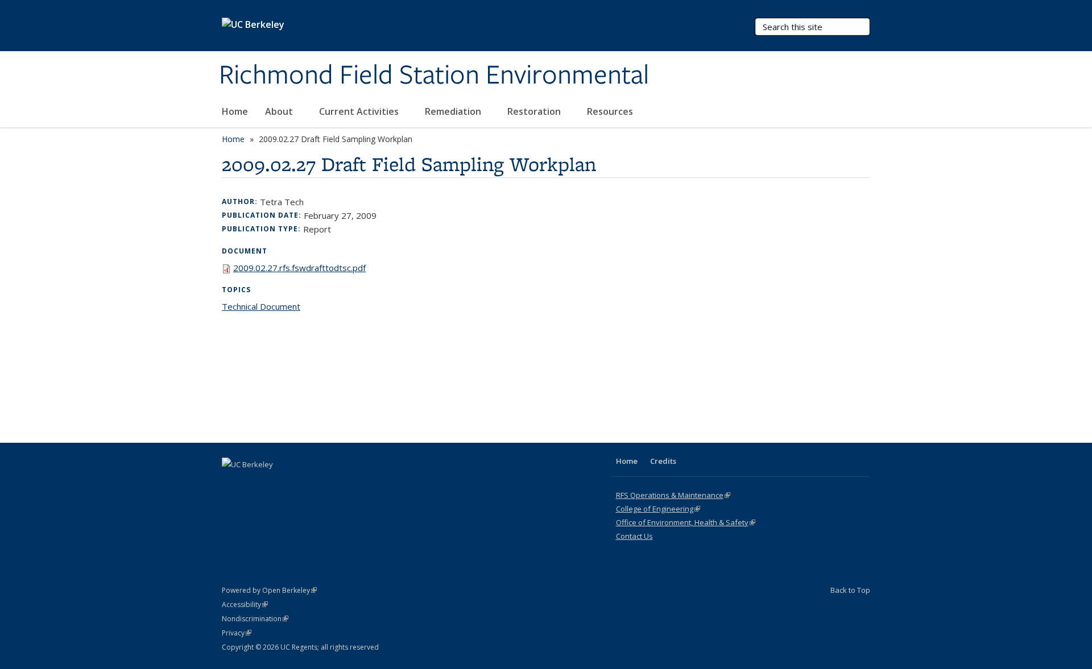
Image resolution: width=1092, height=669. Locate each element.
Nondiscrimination (255, 619)
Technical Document (261, 306)
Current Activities (360, 111)
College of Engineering (658, 509)
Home (235, 111)
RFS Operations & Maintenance (673, 495)
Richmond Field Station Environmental (434, 76)
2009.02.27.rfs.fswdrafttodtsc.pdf (299, 267)
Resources (611, 111)
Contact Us (634, 536)
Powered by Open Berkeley (269, 590)
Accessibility (245, 604)
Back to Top (850, 590)
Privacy (236, 633)
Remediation (454, 111)
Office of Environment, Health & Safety (685, 522)
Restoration (535, 111)
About (280, 111)
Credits (663, 461)
